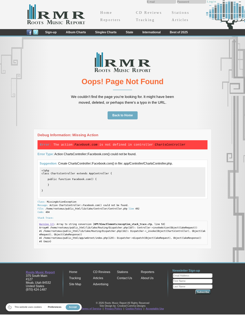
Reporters (110, 20)
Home (106, 13)
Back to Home (122, 115)
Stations (180, 13)
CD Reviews (149, 13)
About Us (147, 278)
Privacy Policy (113, 308)
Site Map (75, 284)
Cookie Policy (134, 308)
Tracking (145, 20)
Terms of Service (91, 308)
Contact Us (124, 278)
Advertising (100, 284)
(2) (46, 224)
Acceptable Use (155, 308)
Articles (180, 20)
